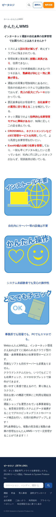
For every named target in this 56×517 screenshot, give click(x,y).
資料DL (38, 5)
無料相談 (48, 5)
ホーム (6, 19)
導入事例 (23, 493)
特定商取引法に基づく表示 (29, 504)
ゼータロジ (8, 5)
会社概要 (8, 500)
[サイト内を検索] (29, 5)
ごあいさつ (20, 500)
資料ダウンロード (38, 493)
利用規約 (33, 500)
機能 (6, 493)
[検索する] (48, 485)
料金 (13, 493)
